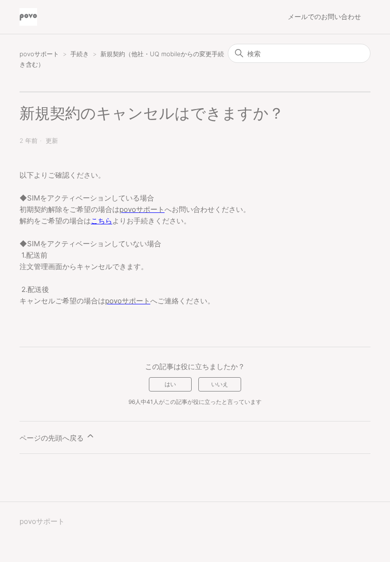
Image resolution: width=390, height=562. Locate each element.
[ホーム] (28, 17)
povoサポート (39, 54)
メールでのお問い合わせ (324, 16)
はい (170, 384)
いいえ (219, 384)
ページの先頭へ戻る (53, 437)
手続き (80, 54)
